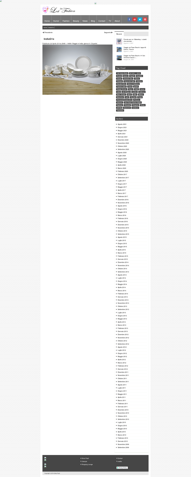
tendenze (135, 108)
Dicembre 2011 (123, 372)
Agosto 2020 (122, 152)
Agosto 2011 (122, 385)
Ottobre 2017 (122, 174)
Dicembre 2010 (123, 410)
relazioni (119, 102)
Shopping (135, 105)
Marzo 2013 (122, 325)
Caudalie (139, 76)
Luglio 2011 (122, 388)
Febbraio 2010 (123, 438)
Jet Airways (126, 92)
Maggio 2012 (122, 356)
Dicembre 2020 (123, 140)
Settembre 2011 (123, 381)
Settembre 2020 (123, 149)
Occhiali (133, 97)
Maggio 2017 (122, 187)
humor (142, 89)
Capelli (132, 76)
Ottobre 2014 (122, 268)
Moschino (120, 97)
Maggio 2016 (122, 212)
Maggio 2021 (122, 130)
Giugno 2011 (122, 391)
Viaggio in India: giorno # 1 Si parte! (84, 43)
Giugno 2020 (122, 159)
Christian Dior (128, 78)
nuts (126, 97)
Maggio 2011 (122, 394)
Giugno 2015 (122, 243)
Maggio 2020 (122, 162)
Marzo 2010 (122, 435)
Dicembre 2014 (123, 262)
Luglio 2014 (122, 278)
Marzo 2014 (122, 290)
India (118, 92)
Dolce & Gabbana (133, 84)
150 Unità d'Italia (122, 73)
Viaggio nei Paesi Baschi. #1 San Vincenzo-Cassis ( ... (134, 56)
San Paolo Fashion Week (133, 102)
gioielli (136, 86)
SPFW (119, 108)
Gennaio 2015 (123, 259)
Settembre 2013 (123, 309)
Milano (141, 94)
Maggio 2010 (122, 428)
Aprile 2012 (122, 359)
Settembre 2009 (123, 447)
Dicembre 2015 (123, 225)
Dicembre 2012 (123, 334)
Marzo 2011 (122, 400)
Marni (129, 94)
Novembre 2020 (123, 143)
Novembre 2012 (123, 337)
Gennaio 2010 (123, 441)
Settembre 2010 (123, 419)
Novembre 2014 (123, 265)
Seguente (107, 32)
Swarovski (126, 108)
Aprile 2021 (122, 133)
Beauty (76, 20)
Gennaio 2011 (123, 406)
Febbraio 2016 (123, 218)
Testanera (120, 110)
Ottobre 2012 (122, 341)
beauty (125, 76)
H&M (136, 89)
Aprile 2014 (122, 287)
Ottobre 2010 (122, 416)
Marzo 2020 (122, 168)
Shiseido (127, 105)
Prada (140, 97)
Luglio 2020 (122, 155)
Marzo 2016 (122, 215)
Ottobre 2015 (122, 231)
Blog (93, 20)
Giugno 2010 (122, 425)
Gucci (131, 89)
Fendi (130, 86)
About (117, 20)
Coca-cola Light (129, 81)
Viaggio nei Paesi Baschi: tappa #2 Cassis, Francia (135, 48)
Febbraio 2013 (123, 328)
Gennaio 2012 (123, 369)
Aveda (119, 76)
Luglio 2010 (122, 422)
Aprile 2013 (122, 322)
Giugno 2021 (122, 127)
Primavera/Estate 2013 (124, 100)
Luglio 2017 (122, 181)
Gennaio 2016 (123, 221)
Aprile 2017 (122, 190)
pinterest (145, 19)
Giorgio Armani (121, 89)
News (85, 20)
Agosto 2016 (122, 206)
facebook (129, 19)
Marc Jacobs (121, 94)
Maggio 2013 (122, 319)
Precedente (48, 32)
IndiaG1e (51, 27)
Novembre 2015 (123, 228)
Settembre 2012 (123, 344)
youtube (135, 19)
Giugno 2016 (122, 209)
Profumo (136, 100)
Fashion (66, 20)
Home (47, 20)
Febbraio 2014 (123, 294)
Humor (56, 20)
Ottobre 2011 (122, 378)
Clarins (137, 78)
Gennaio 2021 (123, 137)
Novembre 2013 (123, 303)
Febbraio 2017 (123, 196)
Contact (101, 20)
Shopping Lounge (87, 464)
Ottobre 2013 (122, 306)
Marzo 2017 (122, 193)
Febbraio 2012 (123, 366)
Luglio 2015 (122, 240)
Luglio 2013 (122, 312)
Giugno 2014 (122, 281)
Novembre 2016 (123, 203)
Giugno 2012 (122, 353)
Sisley (143, 105)
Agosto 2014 (122, 275)
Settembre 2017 (123, 177)
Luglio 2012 (122, 350)
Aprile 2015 (122, 250)
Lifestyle (84, 461)
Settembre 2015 (123, 234)
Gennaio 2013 (123, 331)
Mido (135, 94)
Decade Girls (121, 84)
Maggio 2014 (122, 284)
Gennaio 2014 (123, 297)
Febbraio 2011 (123, 403)
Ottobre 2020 (122, 146)
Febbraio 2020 (123, 171)
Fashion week (121, 86)
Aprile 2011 (122, 397)
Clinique (119, 81)
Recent (119, 34)
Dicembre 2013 (123, 300)
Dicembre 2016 (123, 199)
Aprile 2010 (122, 432)
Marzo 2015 (122, 253)
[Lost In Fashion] (59, 13)
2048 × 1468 (66, 43)
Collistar (139, 81)
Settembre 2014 (123, 272)
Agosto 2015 (122, 237)
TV (110, 20)
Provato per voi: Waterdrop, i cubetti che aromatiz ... (135, 40)
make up (142, 92)
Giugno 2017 (122, 184)
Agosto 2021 (122, 124)
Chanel (119, 78)
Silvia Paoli (85, 458)
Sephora (119, 105)
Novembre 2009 (123, 444)
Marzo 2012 (122, 363)
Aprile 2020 (122, 165)
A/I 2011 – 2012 (135, 73)
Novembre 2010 (123, 413)
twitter (140, 19)
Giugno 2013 (122, 315)
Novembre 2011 (123, 375)
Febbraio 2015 (123, 256)
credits (120, 461)
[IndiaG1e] (77, 94)
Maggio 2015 (122, 246)
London (134, 92)
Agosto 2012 (122, 347)
